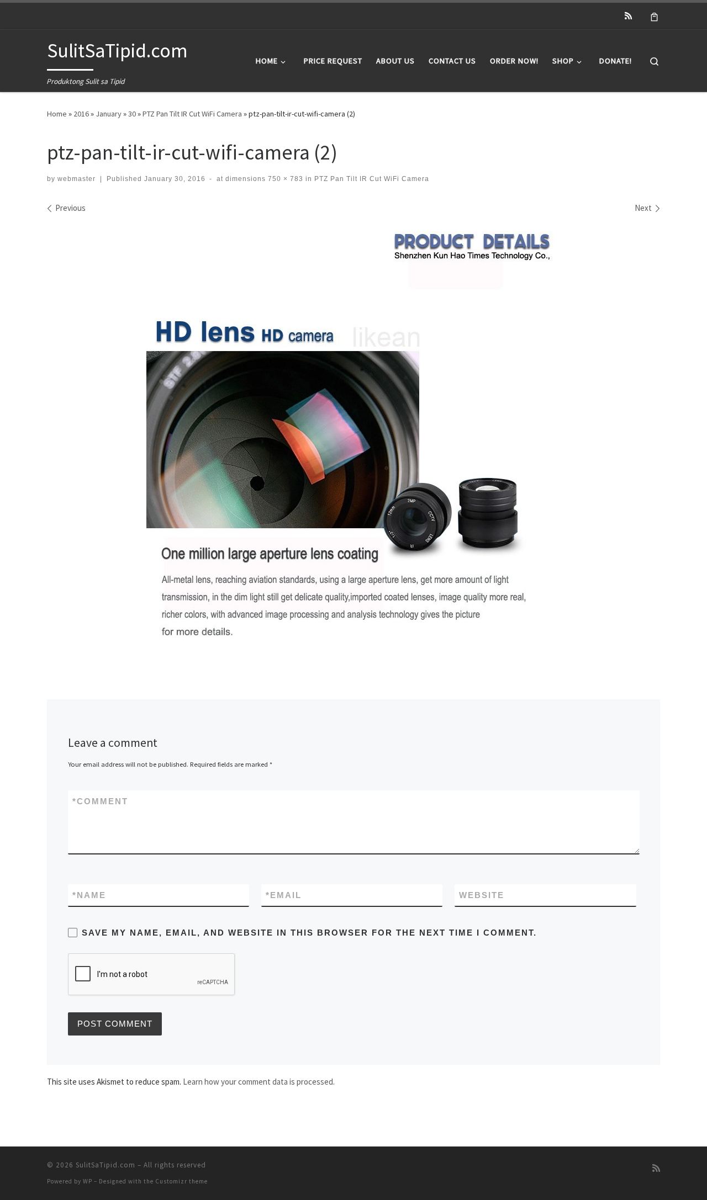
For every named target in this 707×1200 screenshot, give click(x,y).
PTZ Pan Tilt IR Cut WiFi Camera (192, 114)
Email (284, 895)
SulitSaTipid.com (105, 1165)
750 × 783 (284, 179)
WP (87, 1181)
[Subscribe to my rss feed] (628, 15)
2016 (81, 114)
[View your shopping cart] (654, 16)
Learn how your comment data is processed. (259, 1081)
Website (481, 895)
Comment (100, 801)
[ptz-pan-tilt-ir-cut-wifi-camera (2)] (353, 438)
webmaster (76, 179)
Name (89, 895)
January (109, 114)
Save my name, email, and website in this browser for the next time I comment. (309, 932)
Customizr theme (181, 1181)
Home (57, 114)
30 (132, 114)
